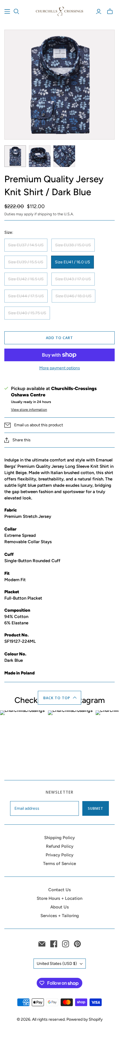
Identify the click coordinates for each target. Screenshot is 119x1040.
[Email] (41, 943)
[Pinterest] (77, 943)
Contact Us (59, 889)
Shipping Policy (59, 837)
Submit (95, 808)
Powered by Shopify (84, 1019)
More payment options (59, 368)
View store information (29, 410)
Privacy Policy (59, 855)
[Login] (99, 11)
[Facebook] (53, 943)
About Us (59, 907)
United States (57, 963)
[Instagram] (65, 943)
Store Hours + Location (59, 898)
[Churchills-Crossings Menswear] (59, 11)
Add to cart (59, 337)
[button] (59, 698)
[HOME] (7, 11)
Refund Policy (59, 846)
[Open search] (16, 11)
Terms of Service (59, 863)
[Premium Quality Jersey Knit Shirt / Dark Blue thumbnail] (15, 156)
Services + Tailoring (59, 915)
